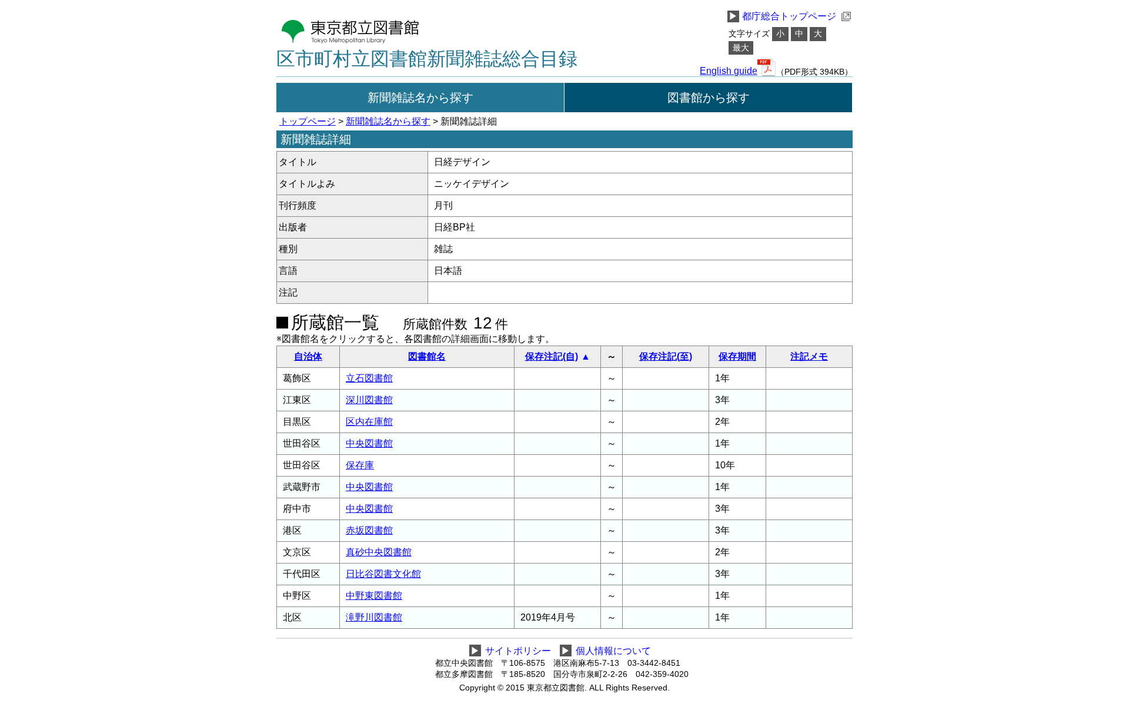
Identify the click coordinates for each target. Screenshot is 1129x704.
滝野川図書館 (374, 617)
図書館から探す (708, 97)
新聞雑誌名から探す (420, 97)
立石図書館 (369, 378)
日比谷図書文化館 (383, 574)
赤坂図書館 (369, 530)
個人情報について (613, 651)
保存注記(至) (665, 356)
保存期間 (737, 356)
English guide (728, 71)
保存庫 (360, 465)
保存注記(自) (551, 356)
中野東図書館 (374, 596)
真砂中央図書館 (379, 552)
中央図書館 (369, 443)
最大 (741, 47)
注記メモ (809, 356)
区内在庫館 (369, 422)
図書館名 (427, 356)
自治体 (308, 356)
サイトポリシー (518, 651)
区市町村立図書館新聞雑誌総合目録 (426, 58)
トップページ (307, 121)
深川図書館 (369, 400)
